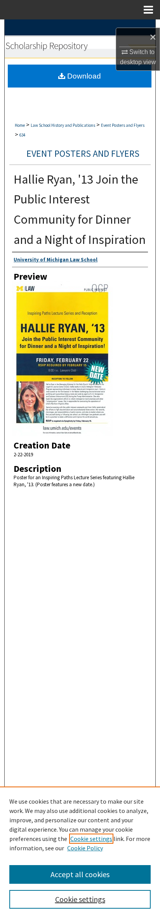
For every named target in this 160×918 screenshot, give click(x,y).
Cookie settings (91, 839)
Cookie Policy (85, 848)
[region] (80, 852)
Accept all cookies (80, 874)
